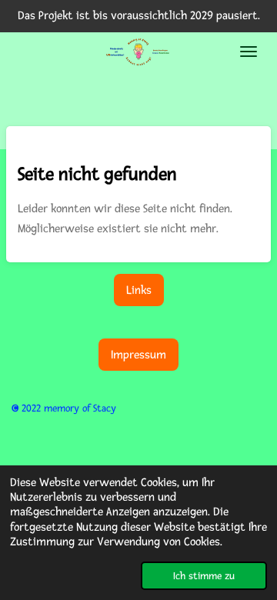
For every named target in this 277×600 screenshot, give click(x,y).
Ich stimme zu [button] (204, 575)
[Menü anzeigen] (248, 51)
